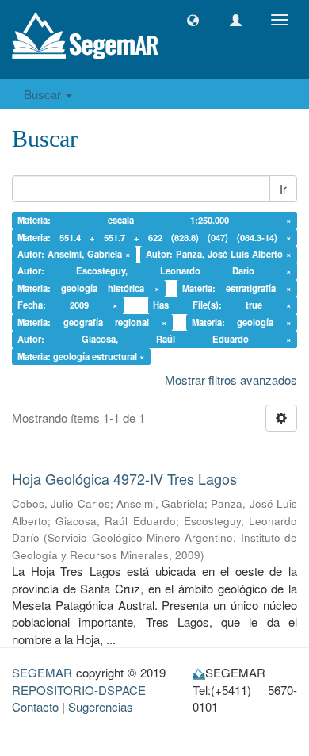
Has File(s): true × (222, 305)
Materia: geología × (242, 322)
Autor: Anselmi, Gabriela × (74, 254)
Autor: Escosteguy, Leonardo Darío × (154, 271)
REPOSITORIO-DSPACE (79, 689)
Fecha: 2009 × (67, 305)
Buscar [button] (44, 94)
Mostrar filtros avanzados (231, 379)
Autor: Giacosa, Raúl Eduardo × (154, 338)
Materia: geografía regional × (92, 322)
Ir (283, 189)
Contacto (35, 706)
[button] (193, 20)
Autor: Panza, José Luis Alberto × (219, 254)
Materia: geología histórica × (89, 288)
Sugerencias (100, 706)
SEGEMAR (42, 672)
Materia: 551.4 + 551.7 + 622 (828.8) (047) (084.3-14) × (154, 237)
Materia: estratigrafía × (237, 288)
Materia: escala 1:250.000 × (154, 219)
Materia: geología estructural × (81, 356)
